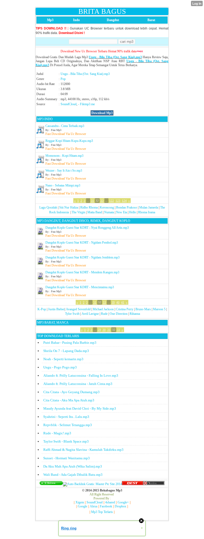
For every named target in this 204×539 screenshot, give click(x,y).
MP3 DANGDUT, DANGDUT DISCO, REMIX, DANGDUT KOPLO (83, 221)
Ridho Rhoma (89, 207)
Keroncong (107, 207)
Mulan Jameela (148, 207)
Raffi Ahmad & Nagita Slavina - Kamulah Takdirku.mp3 (83, 450)
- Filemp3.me (86, 104)
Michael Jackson (103, 309)
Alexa (93, 506)
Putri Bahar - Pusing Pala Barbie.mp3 (69, 343)
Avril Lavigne (90, 314)
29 (99, 329)
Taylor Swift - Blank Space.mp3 (66, 441)
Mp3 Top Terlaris (102, 512)
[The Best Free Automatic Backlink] (132, 484)
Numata (109, 212)
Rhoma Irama (146, 212)
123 (118, 200)
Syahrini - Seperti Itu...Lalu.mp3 (66, 417)
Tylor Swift (72, 314)
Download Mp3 (102, 113)
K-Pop (41, 309)
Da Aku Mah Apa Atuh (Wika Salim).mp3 (72, 466)
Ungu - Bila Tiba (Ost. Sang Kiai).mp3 (115, 57)
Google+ (123, 502)
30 (104, 329)
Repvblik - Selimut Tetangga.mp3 (67, 425)
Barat (151, 20)
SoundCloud (68, 104)
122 (111, 200)
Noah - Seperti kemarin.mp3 (63, 359)
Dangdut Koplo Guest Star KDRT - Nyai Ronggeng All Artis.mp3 (87, 228)
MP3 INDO (45, 119)
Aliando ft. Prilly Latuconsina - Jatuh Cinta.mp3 (77, 384)
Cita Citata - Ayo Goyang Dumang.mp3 (71, 392)
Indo (76, 20)
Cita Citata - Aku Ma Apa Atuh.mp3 (68, 400)
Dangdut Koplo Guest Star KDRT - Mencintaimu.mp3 (79, 287)
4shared (110, 502)
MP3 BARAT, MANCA (53, 322)
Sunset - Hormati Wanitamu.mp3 (66, 458)
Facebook (106, 506)
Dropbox (120, 506)
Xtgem (79, 502)
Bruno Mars (143, 309)
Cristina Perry (124, 309)
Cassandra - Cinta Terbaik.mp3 (64, 126)
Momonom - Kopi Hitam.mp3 (64, 156)
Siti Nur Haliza (68, 207)
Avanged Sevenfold (78, 309)
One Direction (119, 314)
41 (122, 302)
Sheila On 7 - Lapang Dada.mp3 (66, 351)
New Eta (121, 212)
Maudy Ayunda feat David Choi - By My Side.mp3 (79, 408)
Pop (63, 79)
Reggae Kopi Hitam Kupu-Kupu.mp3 (69, 141)
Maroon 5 (159, 309)
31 (92, 200)
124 (124, 200)
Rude (104, 314)
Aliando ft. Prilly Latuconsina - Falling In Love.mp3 (80, 375)
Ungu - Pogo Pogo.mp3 (60, 367)
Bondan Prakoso (126, 207)
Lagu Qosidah (48, 207)
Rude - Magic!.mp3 (57, 433)
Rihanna (135, 314)
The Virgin (78, 212)
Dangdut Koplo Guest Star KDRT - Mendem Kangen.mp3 (82, 272)
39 (113, 302)
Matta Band (94, 212)
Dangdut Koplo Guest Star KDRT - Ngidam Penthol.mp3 (81, 242)
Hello (132, 212)
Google (82, 506)
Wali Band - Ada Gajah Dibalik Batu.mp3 (73, 475)
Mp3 (50, 20)
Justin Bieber (56, 309)
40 (118, 302)
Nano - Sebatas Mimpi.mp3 (62, 185)
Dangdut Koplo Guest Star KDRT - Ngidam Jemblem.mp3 (82, 257)
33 (102, 200)
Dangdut (113, 20)
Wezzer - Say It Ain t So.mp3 (63, 170)
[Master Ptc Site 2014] (92, 484)
